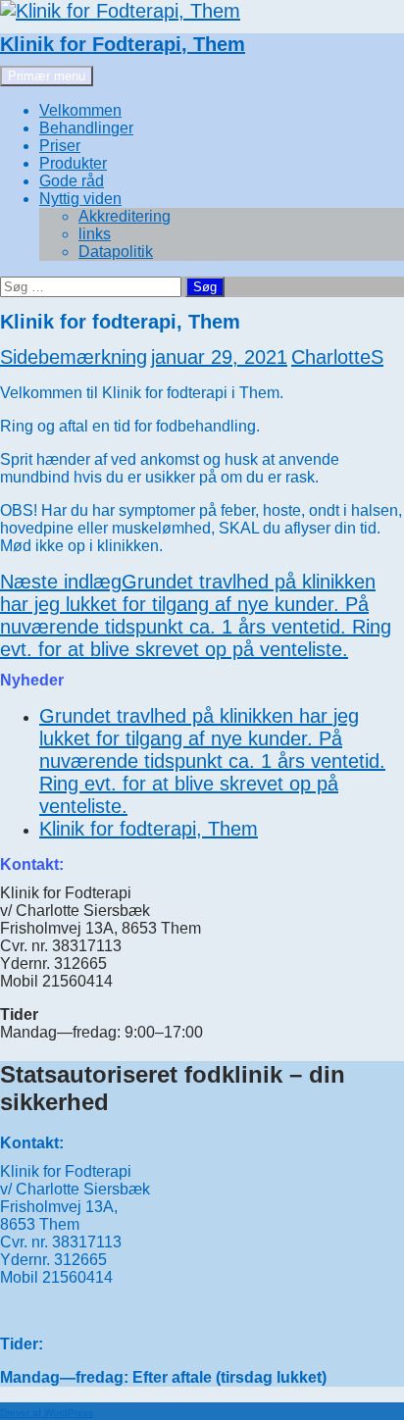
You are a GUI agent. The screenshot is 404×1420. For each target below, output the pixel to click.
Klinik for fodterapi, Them (148, 828)
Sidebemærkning (73, 357)
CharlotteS (337, 357)
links (94, 234)
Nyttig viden (80, 198)
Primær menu (46, 76)
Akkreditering (124, 216)
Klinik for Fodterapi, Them (122, 44)
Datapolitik (115, 251)
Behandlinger (86, 128)
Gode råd (71, 181)
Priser (59, 145)
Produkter (73, 163)
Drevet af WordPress (46, 1412)
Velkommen (80, 110)
